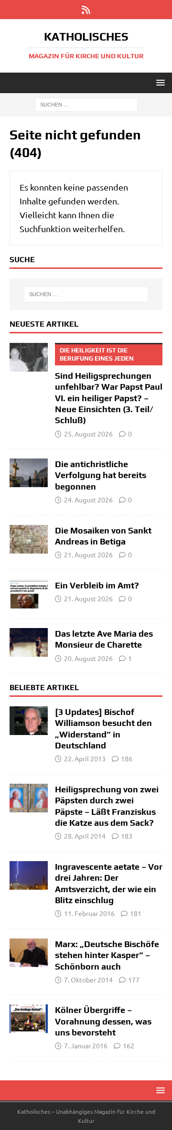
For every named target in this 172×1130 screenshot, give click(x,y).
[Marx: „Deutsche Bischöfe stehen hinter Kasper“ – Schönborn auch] (29, 952)
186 (126, 758)
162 (128, 1045)
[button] (159, 82)
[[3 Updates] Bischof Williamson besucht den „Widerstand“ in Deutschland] (29, 720)
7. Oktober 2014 (88, 979)
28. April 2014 (85, 836)
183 (126, 836)
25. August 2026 (88, 433)
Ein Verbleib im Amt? (97, 585)
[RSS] (86, 9)
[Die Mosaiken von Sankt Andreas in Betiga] (29, 539)
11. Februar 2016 (89, 913)
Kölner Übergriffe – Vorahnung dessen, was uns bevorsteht (103, 1021)
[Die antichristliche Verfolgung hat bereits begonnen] (29, 472)
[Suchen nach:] (86, 104)
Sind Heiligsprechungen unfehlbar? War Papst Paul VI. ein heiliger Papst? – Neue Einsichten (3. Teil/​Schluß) (108, 386)
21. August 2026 (88, 554)
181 (135, 913)
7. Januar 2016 (86, 1045)
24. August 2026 (88, 499)
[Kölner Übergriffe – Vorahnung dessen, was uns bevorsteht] (29, 1018)
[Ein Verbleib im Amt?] (29, 594)
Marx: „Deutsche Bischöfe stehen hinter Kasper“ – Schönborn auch (107, 955)
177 (134, 979)
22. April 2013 (85, 758)
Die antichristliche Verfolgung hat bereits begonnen (100, 475)
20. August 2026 (88, 658)
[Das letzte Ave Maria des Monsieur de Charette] (29, 642)
